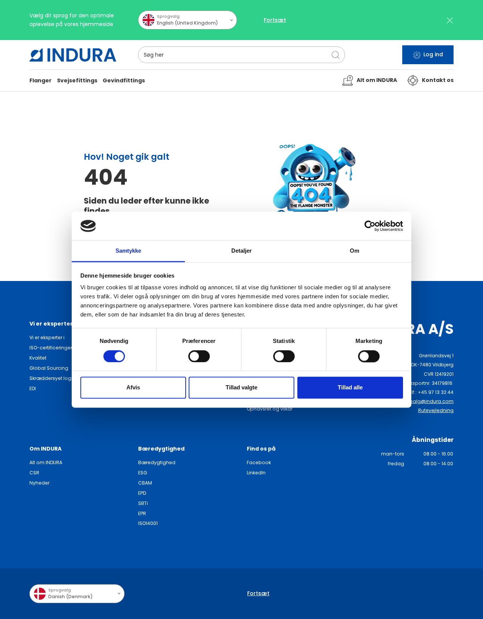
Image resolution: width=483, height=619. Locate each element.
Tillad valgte (241, 387)
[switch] (199, 356)
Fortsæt (275, 20)
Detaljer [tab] (241, 251)
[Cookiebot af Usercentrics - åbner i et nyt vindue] (370, 226)
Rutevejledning (436, 410)
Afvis (133, 387)
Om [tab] (354, 251)
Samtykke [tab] (128, 251)
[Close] (450, 20)
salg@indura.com (432, 401)
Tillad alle (350, 387)
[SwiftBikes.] (72, 55)
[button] (40, 81)
